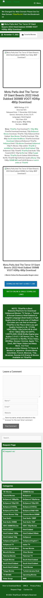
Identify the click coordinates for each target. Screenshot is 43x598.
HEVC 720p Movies (30, 526)
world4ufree (8, 148)
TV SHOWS (7, 575)
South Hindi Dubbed (30, 560)
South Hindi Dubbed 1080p (12, 563)
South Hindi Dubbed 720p (12, 567)
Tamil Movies (28, 567)
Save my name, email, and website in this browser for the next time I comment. (20, 419)
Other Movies (28, 552)
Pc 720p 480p (33, 129)
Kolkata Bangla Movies (11, 548)
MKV (16, 160)
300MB (11, 160)
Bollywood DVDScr (30, 507)
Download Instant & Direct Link (21, 284)
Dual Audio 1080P (29, 518)
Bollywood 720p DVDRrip (12, 503)
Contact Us (28, 590)
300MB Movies (28, 492)
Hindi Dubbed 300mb (30, 533)
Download (10, 141)
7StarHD (31, 146)
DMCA (25, 586)
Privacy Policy (35, 586)
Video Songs (8, 578)
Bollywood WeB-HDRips (32, 511)
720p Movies (19, 143)
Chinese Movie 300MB (31, 514)
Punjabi (35, 153)
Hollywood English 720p (32, 541)
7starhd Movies (30, 34)
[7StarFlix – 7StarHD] (14, 3)
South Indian (12, 139)
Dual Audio (7, 518)
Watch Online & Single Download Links (21, 293)
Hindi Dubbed (8, 529)
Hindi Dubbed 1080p (10, 533)
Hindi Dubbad (30, 148)
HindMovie (21, 139)
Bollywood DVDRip (10, 507)
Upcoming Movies (29, 575)
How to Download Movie (12, 586)
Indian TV (26, 545)
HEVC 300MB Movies (11, 526)
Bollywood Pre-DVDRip (11, 511)
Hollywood (7, 143)
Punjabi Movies (8, 560)
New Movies (15, 136)
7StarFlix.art (16, 595)
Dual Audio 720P (29, 522)
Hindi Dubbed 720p (10, 537)
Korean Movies (28, 548)
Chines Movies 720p (10, 514)
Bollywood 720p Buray (31, 499)
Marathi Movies (9, 552)
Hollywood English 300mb (12, 541)
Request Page (16, 590)
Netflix (21, 153)
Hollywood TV (8, 545)
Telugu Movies (8, 571)
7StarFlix (13, 129)
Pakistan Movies (9, 556)
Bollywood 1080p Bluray (12, 499)
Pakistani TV (28, 556)
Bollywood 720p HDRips (32, 503)
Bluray (34, 158)
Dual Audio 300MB (10, 522)
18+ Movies (7, 492)
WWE (24, 578)
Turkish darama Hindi (31, 571)
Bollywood (36, 143)
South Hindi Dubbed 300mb (32, 563)
